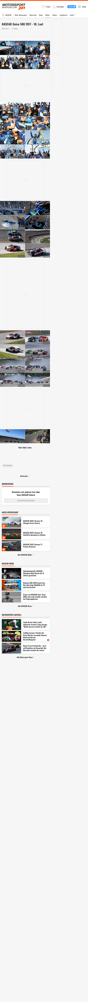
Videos (54, 15)
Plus (71, 6)
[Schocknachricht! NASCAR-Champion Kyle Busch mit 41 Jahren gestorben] (26, 573)
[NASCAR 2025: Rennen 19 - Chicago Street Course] (26, 522)
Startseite (24, 476)
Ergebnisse (63, 15)
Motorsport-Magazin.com (14, 6)
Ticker (48, 6)
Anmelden (60, 6)
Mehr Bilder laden (25, 447)
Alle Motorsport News (25, 657)
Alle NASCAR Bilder (25, 554)
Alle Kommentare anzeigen (26, 500)
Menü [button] (84, 6)
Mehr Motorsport (21, 15)
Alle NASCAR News (25, 606)
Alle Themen (7, 465)
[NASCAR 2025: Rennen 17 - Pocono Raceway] (26, 545)
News (41, 15)
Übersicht (33, 15)
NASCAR (8, 15)
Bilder (47, 15)
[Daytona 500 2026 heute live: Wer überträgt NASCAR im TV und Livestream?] (26, 585)
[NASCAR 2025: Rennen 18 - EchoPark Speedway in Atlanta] (26, 533)
